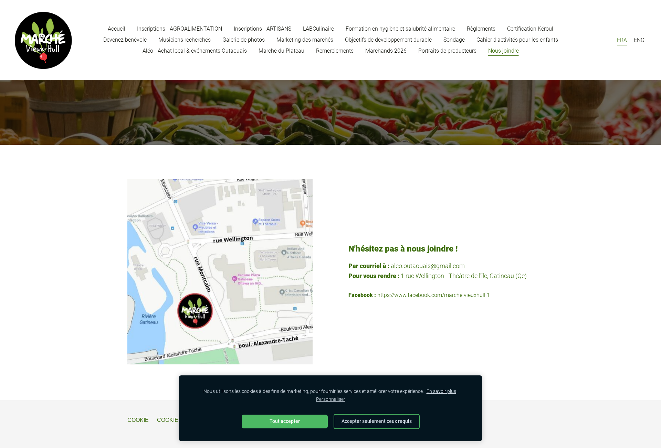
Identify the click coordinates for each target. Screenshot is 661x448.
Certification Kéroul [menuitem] (530, 28)
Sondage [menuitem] (454, 39)
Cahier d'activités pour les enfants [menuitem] (517, 39)
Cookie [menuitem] (138, 420)
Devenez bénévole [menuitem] (125, 39)
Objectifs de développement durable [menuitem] (388, 39)
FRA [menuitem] (622, 40)
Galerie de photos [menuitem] (243, 39)
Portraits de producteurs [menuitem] (447, 50)
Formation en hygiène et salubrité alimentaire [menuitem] (400, 28)
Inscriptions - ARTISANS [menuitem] (262, 28)
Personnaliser (330, 399)
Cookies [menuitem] (169, 420)
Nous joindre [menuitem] (503, 50)
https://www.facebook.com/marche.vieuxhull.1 (433, 295)
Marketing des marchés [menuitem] (304, 39)
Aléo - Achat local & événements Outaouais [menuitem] (195, 50)
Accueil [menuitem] (116, 28)
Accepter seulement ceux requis (377, 421)
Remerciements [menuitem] (335, 50)
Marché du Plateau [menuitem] (281, 50)
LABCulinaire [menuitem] (318, 28)
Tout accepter (285, 421)
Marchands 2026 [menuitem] (386, 50)
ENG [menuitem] (639, 40)
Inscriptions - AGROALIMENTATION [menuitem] (179, 28)
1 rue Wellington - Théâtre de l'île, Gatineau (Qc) (464, 276)
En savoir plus (441, 391)
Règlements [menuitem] (481, 28)
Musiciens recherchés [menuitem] (184, 39)
